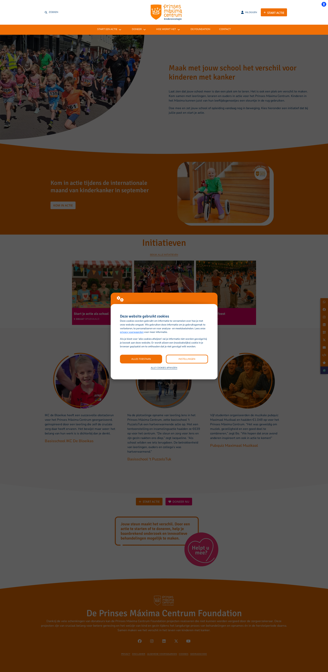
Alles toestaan (141, 359)
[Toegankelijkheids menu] (324, 4)
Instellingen (186, 359)
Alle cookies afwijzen (164, 367)
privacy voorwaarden (132, 332)
